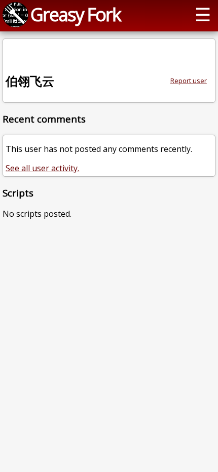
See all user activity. (42, 168)
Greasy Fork (75, 14)
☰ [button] (203, 14)
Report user (188, 80)
